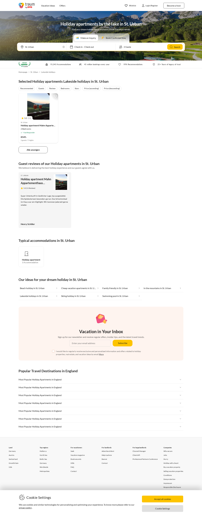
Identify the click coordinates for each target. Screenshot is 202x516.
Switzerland (13, 459)
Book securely (76, 459)
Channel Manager (139, 451)
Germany (12, 451)
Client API (136, 455)
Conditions (168, 475)
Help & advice (107, 455)
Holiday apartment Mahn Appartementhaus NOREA (46, 125)
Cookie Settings (162, 508)
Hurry (166, 459)
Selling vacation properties (173, 471)
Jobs (165, 455)
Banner (104, 459)
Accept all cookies (162, 499)
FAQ (72, 467)
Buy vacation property (172, 467)
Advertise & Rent (108, 451)
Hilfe (72, 463)
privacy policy (25, 507)
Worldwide (44, 467)
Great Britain (14, 463)
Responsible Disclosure (172, 487)
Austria (11, 455)
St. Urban (34, 72)
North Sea (43, 455)
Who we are (168, 451)
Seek (72, 451)
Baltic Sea (43, 459)
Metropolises (44, 471)
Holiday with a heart (171, 463)
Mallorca (43, 451)
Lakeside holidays (48, 72)
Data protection (169, 479)
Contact (74, 471)
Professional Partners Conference (145, 459)
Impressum (168, 483)
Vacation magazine (78, 455)
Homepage (23, 72)
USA (10, 467)
